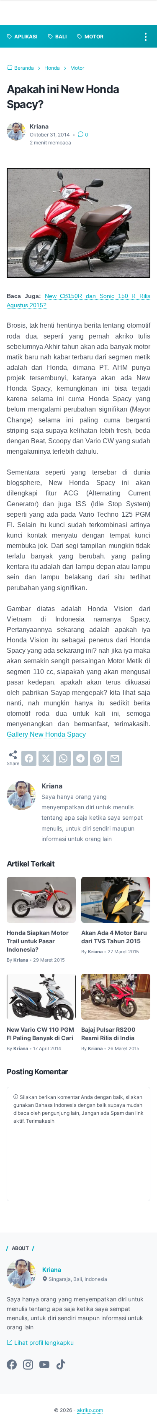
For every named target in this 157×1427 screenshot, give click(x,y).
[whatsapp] (63, 758)
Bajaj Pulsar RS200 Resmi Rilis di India (108, 1033)
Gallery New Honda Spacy (46, 734)
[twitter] (46, 758)
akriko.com (90, 1410)
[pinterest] (97, 758)
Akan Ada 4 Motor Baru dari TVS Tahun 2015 (114, 937)
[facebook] (28, 758)
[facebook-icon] (12, 1365)
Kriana (51, 1269)
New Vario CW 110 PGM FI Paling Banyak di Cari (40, 1033)
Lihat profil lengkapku (43, 1342)
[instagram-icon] (28, 1365)
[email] (114, 758)
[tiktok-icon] (61, 1365)
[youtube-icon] (44, 1365)
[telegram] (80, 758)
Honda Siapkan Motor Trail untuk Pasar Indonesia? (38, 941)
